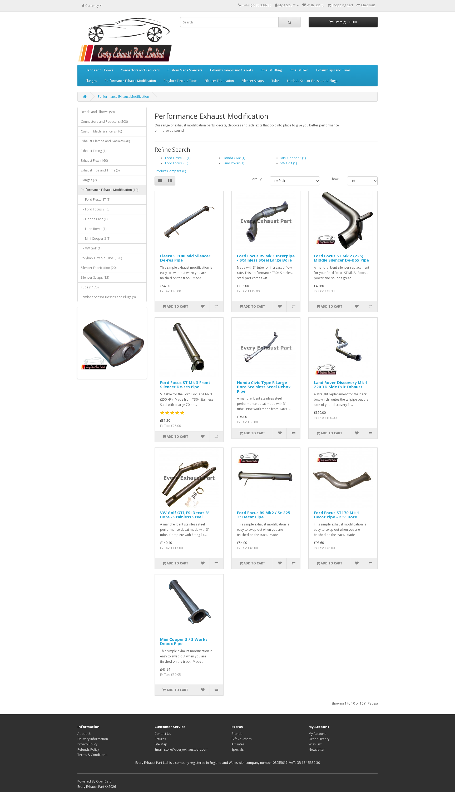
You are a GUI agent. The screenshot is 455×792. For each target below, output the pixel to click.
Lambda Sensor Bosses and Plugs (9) (108, 297)
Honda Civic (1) (234, 158)
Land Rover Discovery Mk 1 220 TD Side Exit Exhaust (340, 385)
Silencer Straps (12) (95, 277)
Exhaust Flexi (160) (94, 160)
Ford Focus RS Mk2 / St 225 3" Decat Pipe (263, 515)
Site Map (161, 744)
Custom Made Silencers (184, 70)
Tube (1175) (89, 287)
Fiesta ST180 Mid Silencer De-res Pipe (185, 258)
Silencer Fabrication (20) (98, 267)
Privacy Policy (87, 744)
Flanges (91, 80)
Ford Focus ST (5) (177, 163)
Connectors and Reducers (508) (104, 121)
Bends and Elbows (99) (98, 112)
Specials (237, 749)
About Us (84, 733)
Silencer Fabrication (219, 80)
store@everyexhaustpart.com (186, 749)
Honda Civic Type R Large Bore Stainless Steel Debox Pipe (264, 387)
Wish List (315, 744)
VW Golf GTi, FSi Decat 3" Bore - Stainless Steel (185, 515)
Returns (160, 739)
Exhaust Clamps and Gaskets (231, 70)
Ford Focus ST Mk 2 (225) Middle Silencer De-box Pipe (341, 258)
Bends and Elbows (99, 70)
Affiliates (237, 744)
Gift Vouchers (241, 739)
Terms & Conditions (92, 754)
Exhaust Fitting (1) (93, 151)
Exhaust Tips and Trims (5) (100, 170)
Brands (236, 733)
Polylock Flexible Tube (180, 80)
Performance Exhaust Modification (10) (109, 190)
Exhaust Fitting (271, 70)
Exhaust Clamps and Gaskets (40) (105, 141)
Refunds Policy (88, 749)
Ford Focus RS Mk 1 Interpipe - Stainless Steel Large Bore (266, 258)
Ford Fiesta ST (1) (177, 158)
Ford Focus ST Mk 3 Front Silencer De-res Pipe (185, 385)
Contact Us (163, 733)
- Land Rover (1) (93, 229)
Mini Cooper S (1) (293, 158)
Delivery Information (92, 739)
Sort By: (256, 179)
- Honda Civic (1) (94, 219)
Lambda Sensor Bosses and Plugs (312, 80)
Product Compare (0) (170, 171)
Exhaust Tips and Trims (333, 70)
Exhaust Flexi (299, 70)
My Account (317, 733)
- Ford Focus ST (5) (95, 209)
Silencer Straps (253, 80)
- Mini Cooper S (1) (95, 238)
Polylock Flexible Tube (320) (101, 258)
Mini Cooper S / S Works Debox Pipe (183, 641)
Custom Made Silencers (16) (101, 131)
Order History (319, 739)
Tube (275, 80)
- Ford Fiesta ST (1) (95, 199)
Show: (334, 179)
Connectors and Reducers (140, 70)
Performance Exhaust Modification (130, 80)
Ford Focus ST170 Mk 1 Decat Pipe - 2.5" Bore (336, 515)
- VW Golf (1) (91, 248)
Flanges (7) (89, 180)
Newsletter (317, 749)
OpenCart (103, 781)
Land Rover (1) (233, 163)
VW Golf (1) (288, 163)
